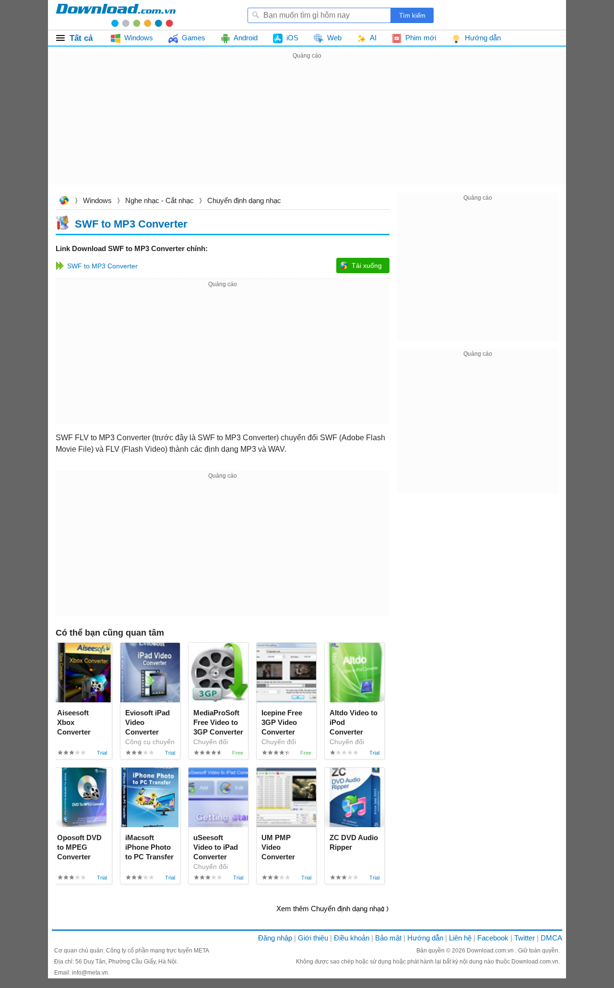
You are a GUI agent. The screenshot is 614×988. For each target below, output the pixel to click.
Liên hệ (460, 938)
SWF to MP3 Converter (131, 223)
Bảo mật (388, 938)
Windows (97, 200)
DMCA (551, 938)
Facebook (492, 938)
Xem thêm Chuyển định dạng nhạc (330, 908)
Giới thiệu (313, 938)
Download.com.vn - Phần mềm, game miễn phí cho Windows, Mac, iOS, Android (116, 15)
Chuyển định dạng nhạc (244, 200)
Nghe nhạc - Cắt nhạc (159, 200)
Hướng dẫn (425, 938)
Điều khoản (351, 938)
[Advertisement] (307, 128)
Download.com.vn (64, 201)
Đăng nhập (275, 938)
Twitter (524, 938)
